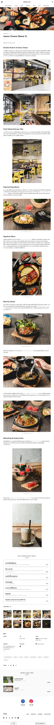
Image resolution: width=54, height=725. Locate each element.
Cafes (16, 5)
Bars (22, 5)
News (34, 5)
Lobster (24, 680)
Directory (46, 5)
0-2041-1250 (22, 638)
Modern (26, 657)
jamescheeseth (40, 643)
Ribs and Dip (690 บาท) (26, 239)
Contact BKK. (47, 714)
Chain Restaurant (8, 657)
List (39, 5)
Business (40, 714)
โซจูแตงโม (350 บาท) (36, 441)
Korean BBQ (33, 657)
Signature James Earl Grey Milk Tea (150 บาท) (20, 498)
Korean (10, 33)
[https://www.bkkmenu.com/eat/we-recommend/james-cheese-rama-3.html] (16, 665)
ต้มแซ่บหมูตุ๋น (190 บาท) (27, 350)
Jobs (27, 714)
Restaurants (8, 5)
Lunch (21, 657)
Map (4, 650)
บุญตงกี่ (16, 688)
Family (15, 657)
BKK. (5, 714)
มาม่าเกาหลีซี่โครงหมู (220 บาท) (30, 393)
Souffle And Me (18, 679)
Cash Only (46, 657)
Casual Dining (21, 689)
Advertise (33, 714)
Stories (28, 5)
